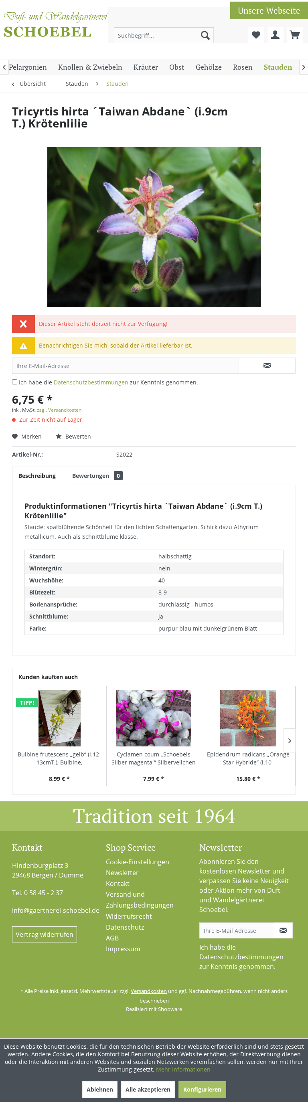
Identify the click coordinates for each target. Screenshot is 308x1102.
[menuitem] (164, 35)
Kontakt (118, 883)
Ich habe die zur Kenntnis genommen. (108, 382)
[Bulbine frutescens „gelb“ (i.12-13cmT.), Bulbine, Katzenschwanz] (59, 718)
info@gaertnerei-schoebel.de (55, 910)
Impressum (123, 948)
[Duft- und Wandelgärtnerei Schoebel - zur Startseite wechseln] (56, 31)
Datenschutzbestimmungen (91, 382)
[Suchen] (205, 35)
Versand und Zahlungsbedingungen (140, 900)
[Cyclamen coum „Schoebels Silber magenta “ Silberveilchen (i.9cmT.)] (154, 718)
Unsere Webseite (269, 10)
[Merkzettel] (256, 35)
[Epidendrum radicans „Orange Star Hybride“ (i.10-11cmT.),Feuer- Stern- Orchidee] (248, 718)
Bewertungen (96, 475)
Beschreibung (37, 475)
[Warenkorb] (295, 35)
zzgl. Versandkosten (59, 409)
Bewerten (77, 436)
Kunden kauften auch (48, 677)
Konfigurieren (202, 1089)
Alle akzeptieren (148, 1089)
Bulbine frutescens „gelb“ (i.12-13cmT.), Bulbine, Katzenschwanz (59, 758)
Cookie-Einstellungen (137, 861)
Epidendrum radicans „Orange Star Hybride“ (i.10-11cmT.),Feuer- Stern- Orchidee (248, 758)
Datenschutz (125, 927)
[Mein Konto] (275, 35)
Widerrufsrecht (129, 916)
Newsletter (122, 872)
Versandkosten (149, 991)
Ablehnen (100, 1089)
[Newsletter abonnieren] (283, 930)
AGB (112, 938)
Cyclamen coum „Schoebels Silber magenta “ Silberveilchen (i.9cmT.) (153, 758)
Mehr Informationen (183, 1069)
